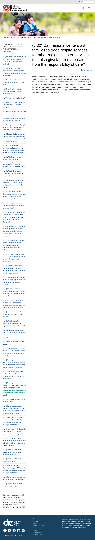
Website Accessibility (39, 525)
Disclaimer (36, 528)
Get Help (35, 521)
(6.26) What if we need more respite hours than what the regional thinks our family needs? (14, 323)
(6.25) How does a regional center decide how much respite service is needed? (14, 314)
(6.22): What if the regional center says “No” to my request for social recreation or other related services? (14, 280)
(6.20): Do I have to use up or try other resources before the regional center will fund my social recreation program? (14, 257)
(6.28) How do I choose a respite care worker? (13, 343)
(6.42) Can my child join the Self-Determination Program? (13, 485)
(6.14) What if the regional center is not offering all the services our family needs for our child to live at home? (14, 183)
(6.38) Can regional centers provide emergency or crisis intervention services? (12, 452)
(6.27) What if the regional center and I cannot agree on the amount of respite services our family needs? (14, 333)
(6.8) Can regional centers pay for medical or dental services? (14, 119)
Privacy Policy (37, 532)
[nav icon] (89, 8)
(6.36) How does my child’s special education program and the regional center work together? (14, 431)
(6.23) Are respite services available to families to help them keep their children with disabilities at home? (14, 292)
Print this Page (87, 70)
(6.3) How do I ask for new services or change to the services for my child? (14, 82)
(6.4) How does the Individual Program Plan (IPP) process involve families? (12, 91)
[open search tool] (84, 8)
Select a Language (87, 2)
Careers (35, 523)
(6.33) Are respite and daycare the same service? (14, 401)
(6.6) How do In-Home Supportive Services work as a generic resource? (14, 105)
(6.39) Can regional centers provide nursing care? (12, 460)
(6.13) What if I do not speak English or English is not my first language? (13, 173)
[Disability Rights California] (12, 522)
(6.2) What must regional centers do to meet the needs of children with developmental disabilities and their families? (14, 72)
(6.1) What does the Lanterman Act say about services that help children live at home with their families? (14, 60)
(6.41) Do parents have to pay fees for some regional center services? (14, 478)
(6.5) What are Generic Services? (14, 98)
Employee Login (37, 534)
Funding (35, 530)
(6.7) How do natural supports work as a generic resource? (14, 113)
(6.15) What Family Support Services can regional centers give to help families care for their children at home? (14, 195)
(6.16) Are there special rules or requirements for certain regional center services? (13, 205)
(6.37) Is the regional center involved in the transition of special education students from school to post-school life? (14, 441)
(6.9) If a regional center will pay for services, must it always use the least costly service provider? (14, 127)
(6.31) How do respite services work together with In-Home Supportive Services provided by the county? (13, 375)
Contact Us (36, 518)
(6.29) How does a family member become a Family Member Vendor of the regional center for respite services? (14, 352)
